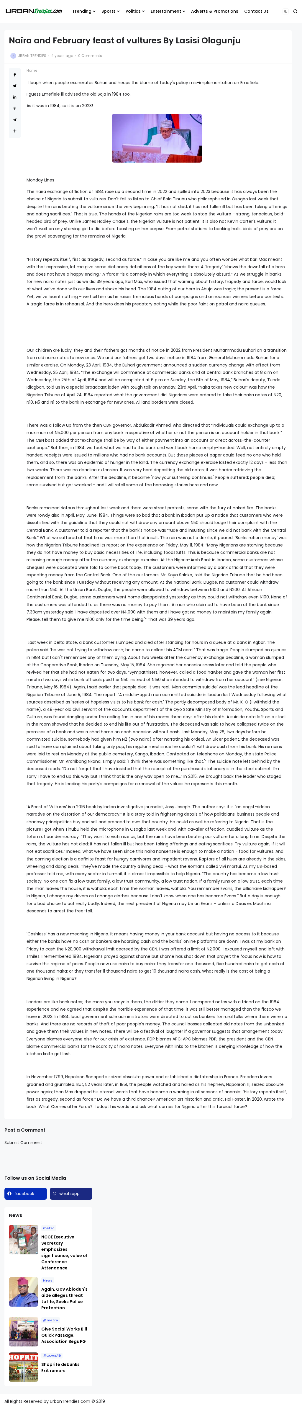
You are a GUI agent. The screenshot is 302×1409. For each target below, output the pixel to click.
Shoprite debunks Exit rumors (60, 1367)
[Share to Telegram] (15, 119)
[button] (286, 11)
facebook (24, 1194)
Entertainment (166, 11)
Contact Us (256, 11)
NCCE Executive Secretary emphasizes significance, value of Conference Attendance (64, 1252)
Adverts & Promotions (214, 11)
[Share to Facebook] (15, 74)
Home (32, 70)
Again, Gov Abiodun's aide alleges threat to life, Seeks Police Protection (64, 1298)
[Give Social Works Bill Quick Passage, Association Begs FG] (23, 1331)
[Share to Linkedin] (15, 97)
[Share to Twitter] (15, 86)
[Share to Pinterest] (15, 108)
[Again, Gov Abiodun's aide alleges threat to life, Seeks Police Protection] (23, 1292)
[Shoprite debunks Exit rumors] (23, 1367)
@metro (50, 1320)
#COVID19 (52, 1355)
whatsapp (69, 1194)
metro (49, 1228)
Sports (108, 11)
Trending (81, 11)
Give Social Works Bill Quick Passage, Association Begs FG (64, 1335)
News (47, 1280)
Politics (133, 11)
